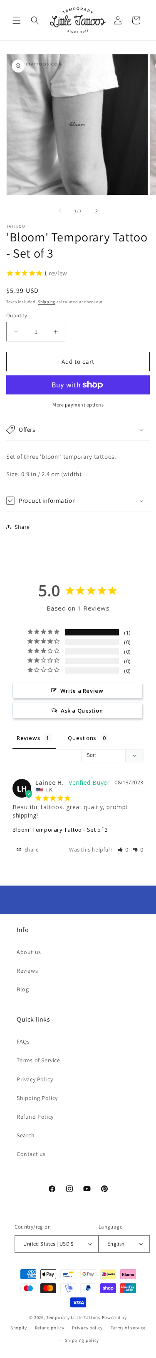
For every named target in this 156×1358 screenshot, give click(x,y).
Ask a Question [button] (82, 710)
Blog (23, 989)
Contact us (31, 1154)
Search (26, 1135)
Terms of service (128, 1328)
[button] (16, 20)
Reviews (27, 970)
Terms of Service (38, 1060)
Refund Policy (35, 1116)
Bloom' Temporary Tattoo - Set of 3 (60, 829)
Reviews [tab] (28, 738)
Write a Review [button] (81, 690)
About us (29, 952)
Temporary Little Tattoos (73, 1317)
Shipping (46, 301)
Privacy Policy (35, 1079)
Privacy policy (87, 1328)
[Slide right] (96, 211)
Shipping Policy (37, 1098)
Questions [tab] (82, 738)
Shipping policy (82, 1340)
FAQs (23, 1041)
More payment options (78, 405)
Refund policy (49, 1328)
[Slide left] (60, 211)
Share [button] (22, 527)
